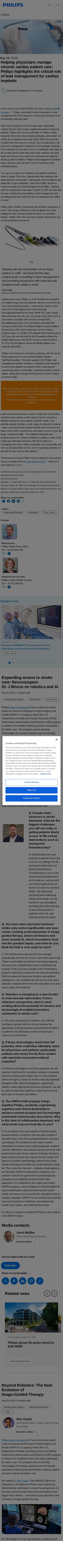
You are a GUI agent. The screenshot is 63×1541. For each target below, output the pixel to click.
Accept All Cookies (31, 798)
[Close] (56, 739)
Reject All (31, 790)
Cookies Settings (31, 782)
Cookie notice (45, 774)
